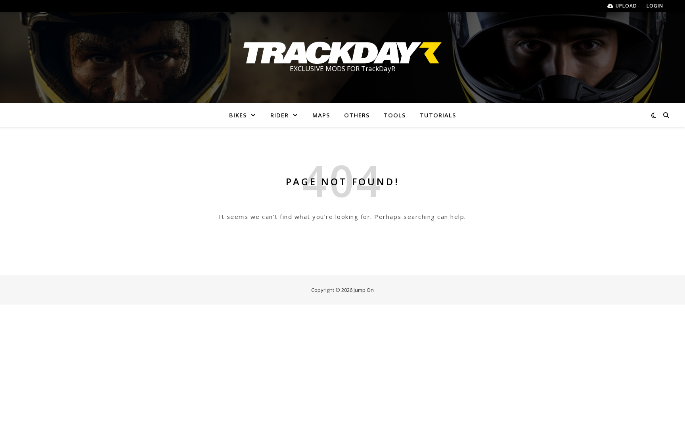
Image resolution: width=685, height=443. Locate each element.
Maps (321, 115)
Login (655, 5)
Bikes (238, 115)
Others (356, 115)
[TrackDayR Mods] (342, 53)
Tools (395, 115)
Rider (279, 115)
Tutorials (438, 115)
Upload (626, 5)
